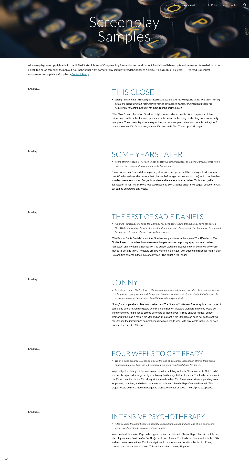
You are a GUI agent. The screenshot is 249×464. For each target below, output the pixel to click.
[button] (245, 5)
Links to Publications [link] (213, 4)
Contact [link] (234, 4)
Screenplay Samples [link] (185, 4)
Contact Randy (80, 74)
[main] (124, 29)
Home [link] (166, 4)
